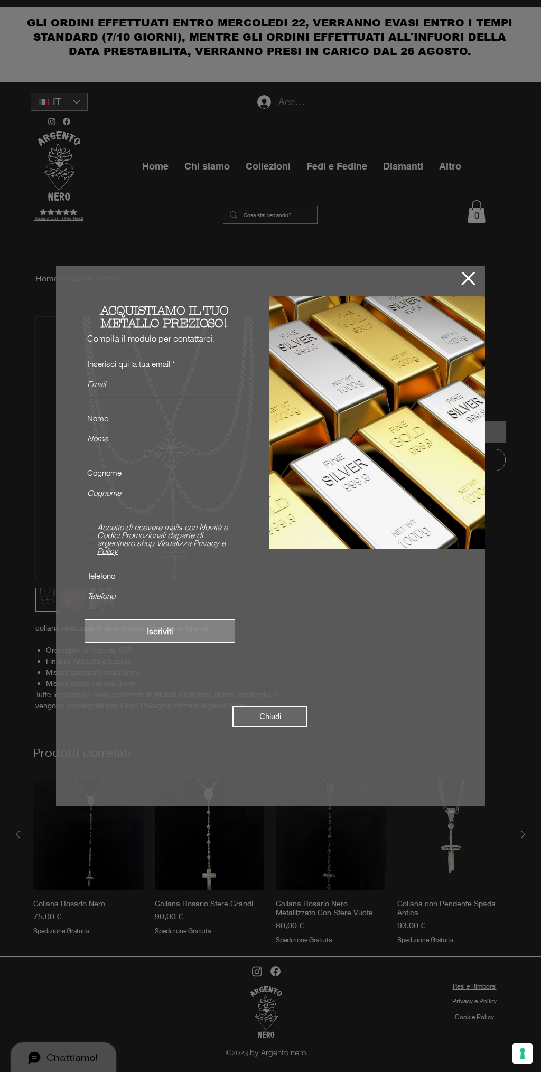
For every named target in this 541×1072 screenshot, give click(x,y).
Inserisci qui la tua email (128, 364)
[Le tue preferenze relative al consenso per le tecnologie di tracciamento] (522, 1053)
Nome (97, 418)
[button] (468, 278)
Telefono (101, 576)
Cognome (104, 473)
